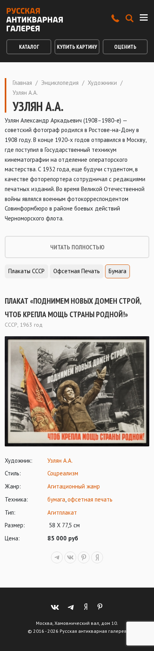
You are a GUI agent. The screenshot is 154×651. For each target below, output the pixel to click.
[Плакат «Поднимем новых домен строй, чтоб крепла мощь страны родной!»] (77, 391)
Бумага (117, 271)
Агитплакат (62, 512)
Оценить (125, 46)
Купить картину (77, 46)
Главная (22, 82)
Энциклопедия (60, 82)
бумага (56, 499)
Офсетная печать (76, 271)
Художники (102, 82)
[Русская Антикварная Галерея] (34, 19)
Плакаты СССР (26, 271)
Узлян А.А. (60, 460)
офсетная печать (90, 499)
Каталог (29, 46)
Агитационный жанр (73, 486)
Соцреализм (62, 473)
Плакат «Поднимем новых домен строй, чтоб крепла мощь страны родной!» (73, 308)
